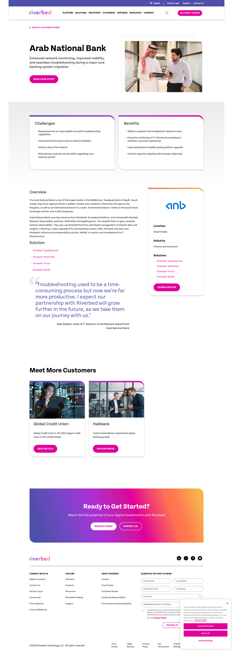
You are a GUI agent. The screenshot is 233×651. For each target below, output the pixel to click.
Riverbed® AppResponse (169, 261)
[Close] (227, 603)
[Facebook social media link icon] (193, 558)
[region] (205, 624)
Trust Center (107, 585)
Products (70, 585)
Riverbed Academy (74, 597)
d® (42, 257)
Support (186, 3)
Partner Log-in (36, 591)
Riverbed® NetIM (41, 269)
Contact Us (198, 3)
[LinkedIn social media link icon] (179, 558)
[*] (172, 593)
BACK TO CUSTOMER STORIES (46, 27)
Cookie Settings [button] (177, 645)
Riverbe (37, 257)
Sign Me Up (172, 625)
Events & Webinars (38, 609)
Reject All (205, 633)
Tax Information (163, 645)
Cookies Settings (205, 641)
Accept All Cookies (206, 626)
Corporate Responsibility (113, 597)
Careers (105, 579)
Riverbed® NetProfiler (168, 266)
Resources (71, 591)
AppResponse (51, 250)
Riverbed (37, 250)
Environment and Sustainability (116, 603)
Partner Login (173, 3)
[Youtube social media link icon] (200, 558)
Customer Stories (110, 591)
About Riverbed (110, 574)
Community (35, 597)
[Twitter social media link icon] (186, 558)
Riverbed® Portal (41, 263)
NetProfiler (49, 257)
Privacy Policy (160, 618)
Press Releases (37, 603)
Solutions (70, 579)
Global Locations (38, 579)
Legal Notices (130, 645)
